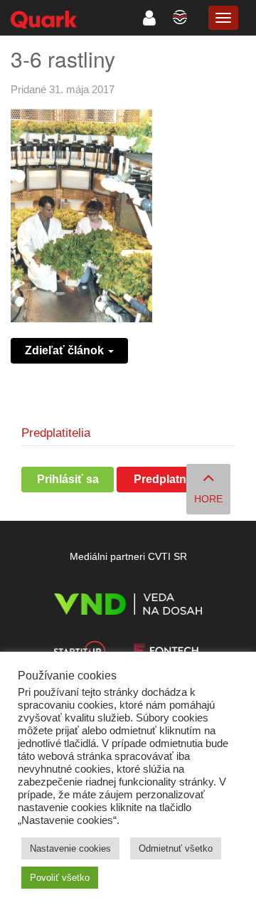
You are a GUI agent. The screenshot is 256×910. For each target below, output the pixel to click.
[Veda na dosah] (127, 606)
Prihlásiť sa (68, 479)
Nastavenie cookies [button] (70, 848)
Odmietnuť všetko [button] (176, 848)
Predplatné (163, 479)
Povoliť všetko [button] (60, 877)
